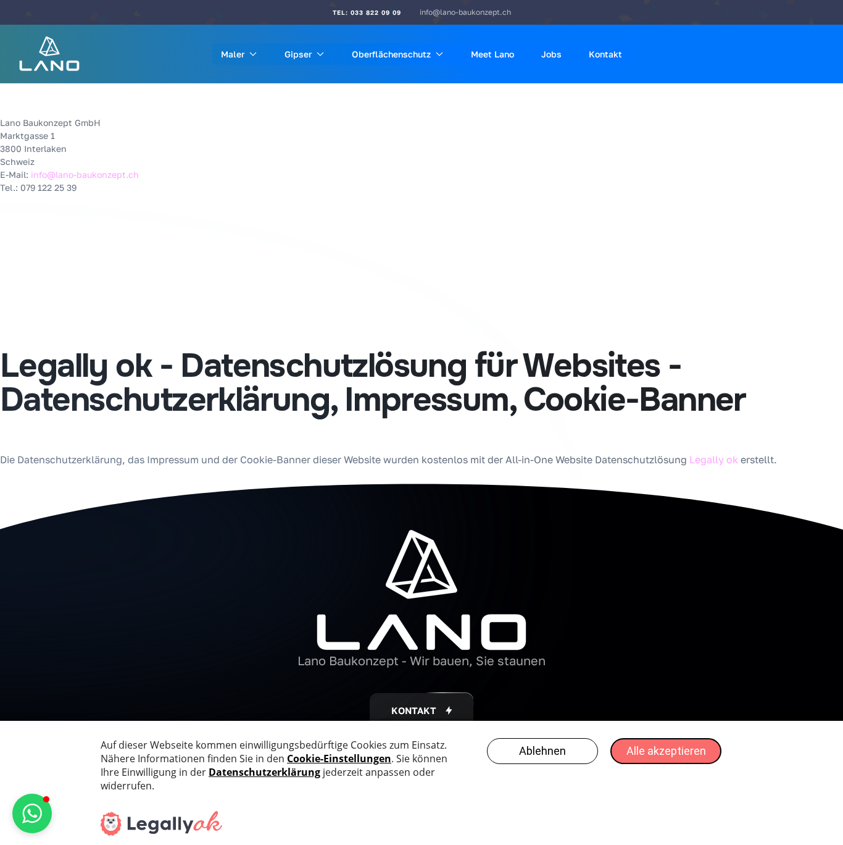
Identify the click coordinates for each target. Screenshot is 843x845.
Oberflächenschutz (391, 54)
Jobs (551, 54)
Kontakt (605, 54)
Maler (232, 54)
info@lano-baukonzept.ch (465, 12)
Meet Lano (492, 54)
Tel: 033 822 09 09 (367, 12)
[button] (422, 710)
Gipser (298, 54)
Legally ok (713, 459)
